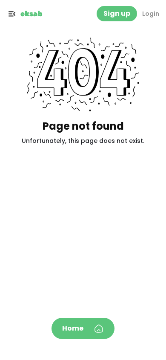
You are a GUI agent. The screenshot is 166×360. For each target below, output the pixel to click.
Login (150, 13)
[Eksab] (31, 13)
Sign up (116, 13)
